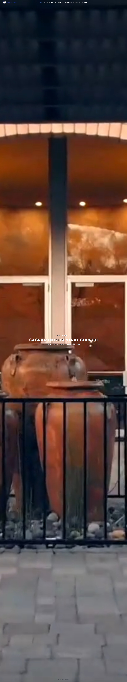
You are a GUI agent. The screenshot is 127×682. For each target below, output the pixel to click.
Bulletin (53, 2)
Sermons (60, 2)
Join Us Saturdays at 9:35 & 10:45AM (63, 344)
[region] (63, 341)
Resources (68, 2)
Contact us (76, 2)
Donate (86, 2)
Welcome (46, 2)
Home (40, 2)
